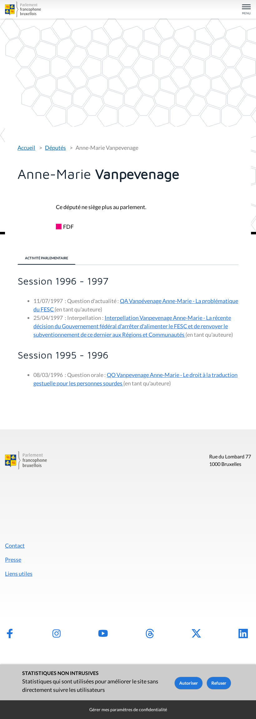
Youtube (103, 633)
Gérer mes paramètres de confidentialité (128, 709)
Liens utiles (18, 573)
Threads (150, 633)
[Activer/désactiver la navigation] (246, 9)
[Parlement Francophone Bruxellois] (45, 9)
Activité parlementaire (46, 258)
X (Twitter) (196, 633)
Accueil (26, 147)
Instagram (56, 633)
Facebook (9, 633)
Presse (13, 559)
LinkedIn (243, 633)
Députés (55, 147)
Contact (15, 545)
